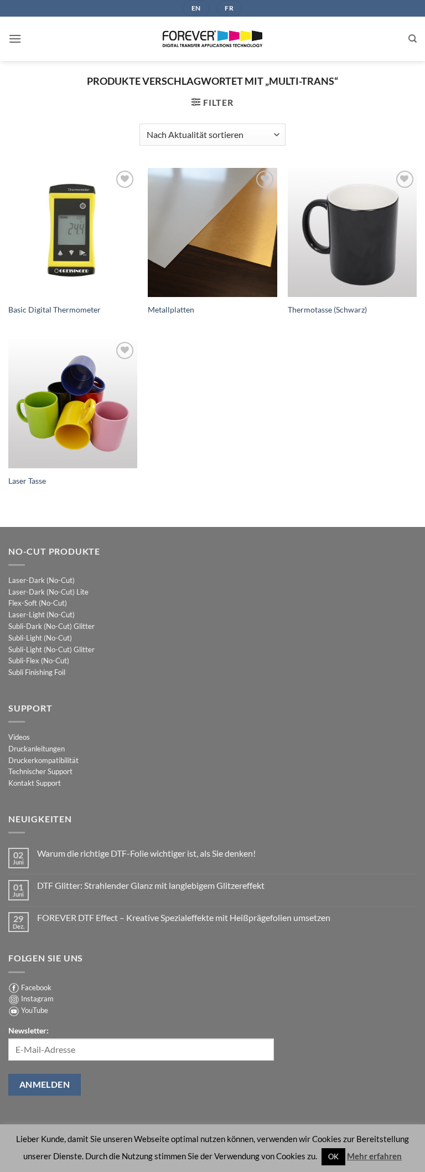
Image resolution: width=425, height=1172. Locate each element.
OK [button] (333, 1156)
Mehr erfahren (374, 1156)
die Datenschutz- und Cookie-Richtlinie (174, 659)
